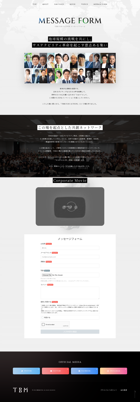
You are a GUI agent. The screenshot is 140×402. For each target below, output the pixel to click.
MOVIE (73, 4)
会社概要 (124, 390)
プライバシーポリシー (108, 390)
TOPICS (84, 4)
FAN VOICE (59, 4)
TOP (35, 4)
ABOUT (45, 4)
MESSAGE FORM (100, 4)
